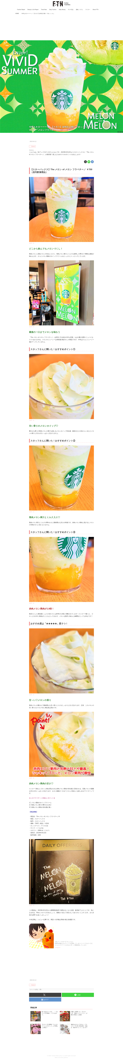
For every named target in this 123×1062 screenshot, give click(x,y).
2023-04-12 (33, 141)
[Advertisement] (61, 27)
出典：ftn (120, 132)
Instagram (57, 947)
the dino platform (63, 1057)
